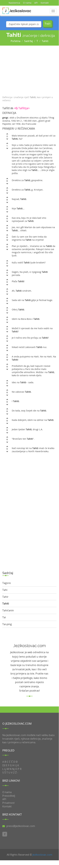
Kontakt (45, 2)
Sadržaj (28, 41)
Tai (4, 617)
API (36, 2)
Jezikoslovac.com (42, 854)
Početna (15, 41)
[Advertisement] (29, 70)
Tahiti (45, 41)
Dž (3, 765)
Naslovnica (14, 2)
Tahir (5, 596)
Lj (5, 769)
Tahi (4, 590)
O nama (27, 2)
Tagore (6, 583)
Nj (13, 769)
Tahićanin (8, 610)
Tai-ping (7, 624)
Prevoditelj (8, 795)
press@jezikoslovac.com (20, 826)
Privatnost (8, 803)
